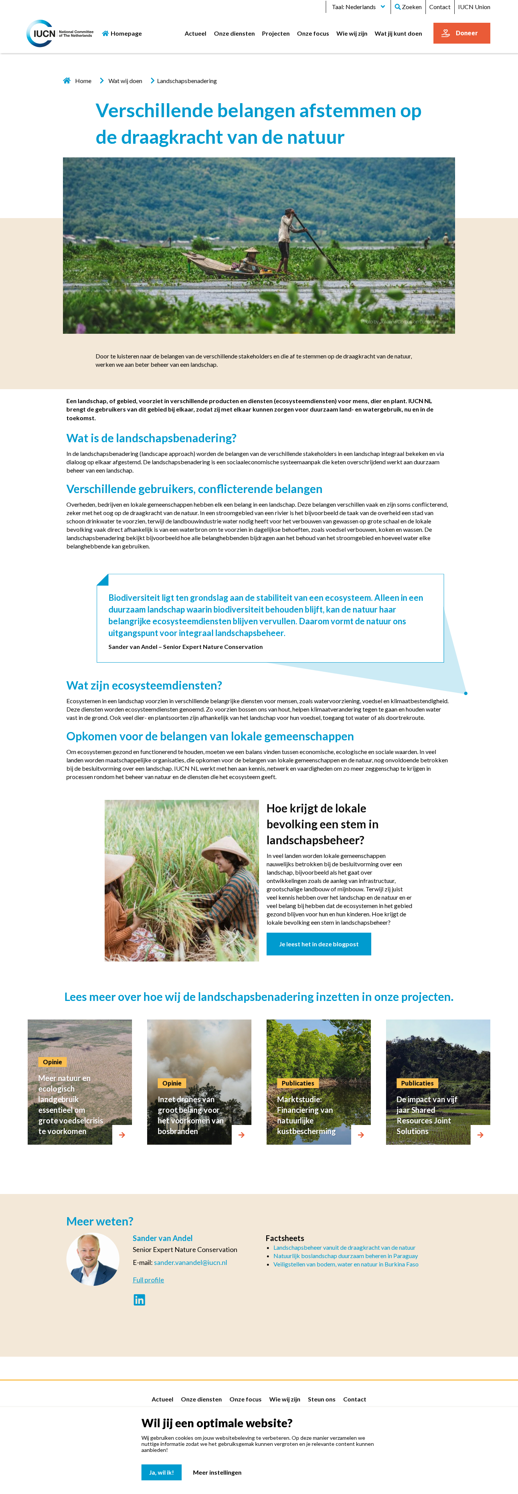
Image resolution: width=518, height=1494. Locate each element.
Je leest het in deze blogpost (319, 943)
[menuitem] (195, 33)
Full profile (148, 1280)
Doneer (467, 32)
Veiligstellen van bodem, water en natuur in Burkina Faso (346, 1264)
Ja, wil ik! (161, 1472)
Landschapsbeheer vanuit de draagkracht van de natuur (344, 1247)
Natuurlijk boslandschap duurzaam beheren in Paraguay (345, 1255)
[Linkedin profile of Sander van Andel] (139, 1300)
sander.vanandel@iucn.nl (190, 1262)
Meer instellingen (217, 1472)
